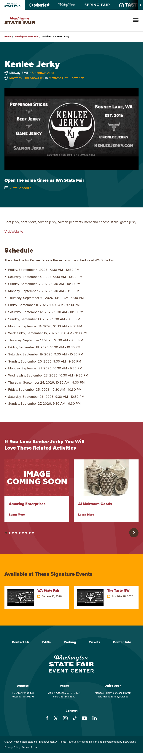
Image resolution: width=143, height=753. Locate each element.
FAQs (46, 642)
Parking (70, 642)
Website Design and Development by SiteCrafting (107, 742)
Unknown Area (43, 72)
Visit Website (13, 231)
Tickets (94, 642)
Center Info (122, 642)
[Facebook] (47, 718)
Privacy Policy (12, 747)
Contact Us (20, 642)
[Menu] (136, 20)
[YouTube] (84, 718)
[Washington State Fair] (19, 20)
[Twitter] (56, 718)
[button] (6, 533)
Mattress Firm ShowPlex (26, 77)
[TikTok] (75, 718)
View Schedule (20, 187)
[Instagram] (65, 718)
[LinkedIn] (94, 718)
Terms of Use (29, 747)
